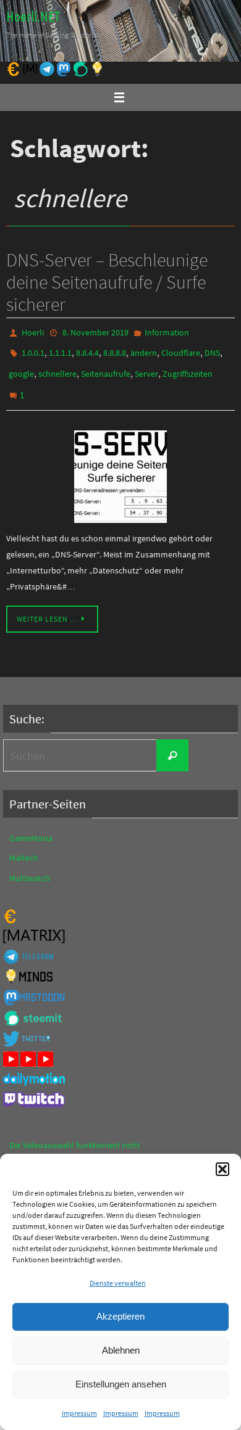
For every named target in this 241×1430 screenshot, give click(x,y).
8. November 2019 (95, 331)
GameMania (31, 825)
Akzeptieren (120, 1316)
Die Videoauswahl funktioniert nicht (74, 1132)
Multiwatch (29, 865)
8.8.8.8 (114, 349)
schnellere (57, 367)
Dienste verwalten (118, 1283)
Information (167, 331)
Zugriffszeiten (188, 367)
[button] (222, 1169)
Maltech (23, 845)
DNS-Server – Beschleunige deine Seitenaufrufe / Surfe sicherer (107, 282)
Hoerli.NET (33, 17)
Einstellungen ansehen (120, 1384)
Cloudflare (180, 349)
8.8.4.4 (87, 349)
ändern (143, 349)
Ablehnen (121, 1350)
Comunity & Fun (39, 1151)
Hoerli (33, 331)
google (21, 367)
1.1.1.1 (60, 349)
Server (146, 367)
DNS (212, 349)
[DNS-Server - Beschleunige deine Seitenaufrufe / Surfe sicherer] (120, 464)
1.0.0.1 (33, 349)
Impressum (79, 1413)
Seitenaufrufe (105, 367)
